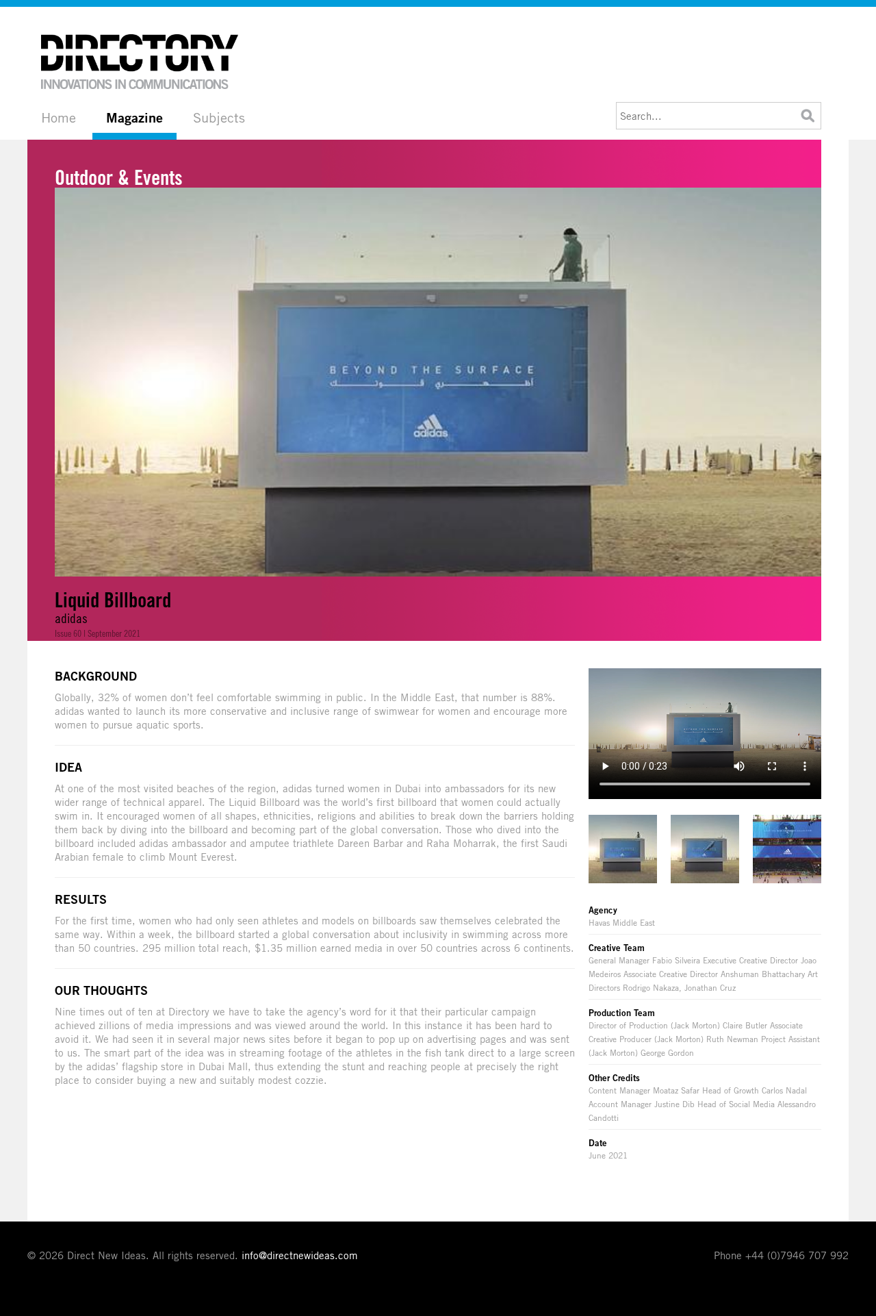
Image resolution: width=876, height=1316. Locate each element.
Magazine (134, 118)
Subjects (219, 117)
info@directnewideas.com (300, 1255)
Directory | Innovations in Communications (140, 61)
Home (58, 117)
